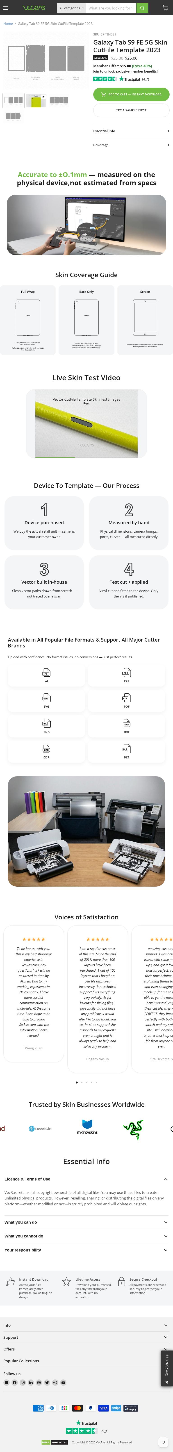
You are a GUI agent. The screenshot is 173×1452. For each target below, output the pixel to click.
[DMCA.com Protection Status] (54, 1443)
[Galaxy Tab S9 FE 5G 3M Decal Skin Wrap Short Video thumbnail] (36, 100)
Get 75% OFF (167, 1365)
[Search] (142, 8)
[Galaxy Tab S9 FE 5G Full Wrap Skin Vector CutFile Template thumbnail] (13, 100)
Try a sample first (131, 110)
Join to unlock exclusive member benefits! (125, 71)
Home (8, 24)
